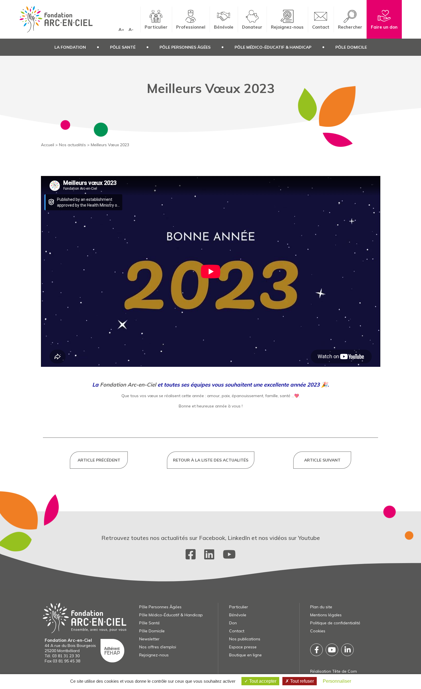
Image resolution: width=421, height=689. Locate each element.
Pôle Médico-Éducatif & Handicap (273, 47)
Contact (320, 27)
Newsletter (149, 639)
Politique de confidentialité (335, 622)
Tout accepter (262, 681)
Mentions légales (326, 614)
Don (233, 622)
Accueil (47, 144)
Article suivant (322, 460)
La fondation (70, 47)
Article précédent (99, 460)
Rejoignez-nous (287, 27)
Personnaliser (337, 681)
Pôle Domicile (351, 47)
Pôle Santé (122, 47)
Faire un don (384, 27)
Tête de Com (344, 671)
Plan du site (321, 606)
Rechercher (350, 27)
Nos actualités (72, 144)
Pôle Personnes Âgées (185, 47)
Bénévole (223, 27)
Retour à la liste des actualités (210, 460)
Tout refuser (301, 681)
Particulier (156, 27)
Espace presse (243, 647)
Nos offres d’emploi (157, 647)
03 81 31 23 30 (66, 655)
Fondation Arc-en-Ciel (128, 384)
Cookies (317, 630)
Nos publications (244, 639)
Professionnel (190, 27)
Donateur (252, 27)
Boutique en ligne (245, 655)
